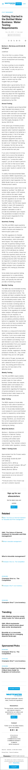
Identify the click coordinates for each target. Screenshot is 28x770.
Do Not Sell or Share (17, 749)
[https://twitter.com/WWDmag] (15, 730)
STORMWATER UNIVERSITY (13, 740)
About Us (4, 749)
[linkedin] (11, 40)
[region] (14, 763)
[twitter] (14, 40)
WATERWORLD (14, 737)
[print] (25, 40)
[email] (19, 40)
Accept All (14, 766)
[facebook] (8, 40)
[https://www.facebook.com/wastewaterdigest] (10, 730)
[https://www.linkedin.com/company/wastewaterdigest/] (13, 730)
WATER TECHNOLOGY (14, 744)
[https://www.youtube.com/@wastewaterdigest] (17, 730)
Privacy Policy (5, 752)
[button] (3, 4)
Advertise (9, 749)
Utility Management (7, 12)
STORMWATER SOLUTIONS (14, 738)
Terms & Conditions (13, 752)
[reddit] (16, 40)
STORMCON (14, 742)
